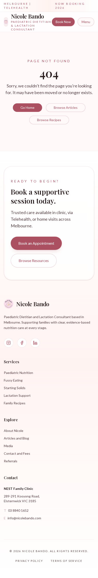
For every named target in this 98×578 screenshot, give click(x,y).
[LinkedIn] (35, 343)
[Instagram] (8, 343)
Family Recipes (14, 403)
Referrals (10, 461)
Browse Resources (34, 260)
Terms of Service (66, 560)
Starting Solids (14, 388)
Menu (86, 22)
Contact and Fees (17, 453)
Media (8, 446)
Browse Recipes (49, 120)
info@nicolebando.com (22, 518)
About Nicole (13, 431)
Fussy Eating (13, 380)
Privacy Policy (29, 560)
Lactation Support (17, 395)
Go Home (27, 107)
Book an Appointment (36, 243)
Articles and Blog (16, 438)
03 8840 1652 (16, 510)
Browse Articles (66, 107)
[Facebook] (22, 343)
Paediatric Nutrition (18, 373)
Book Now (63, 22)
